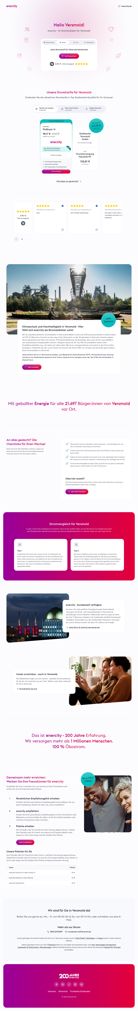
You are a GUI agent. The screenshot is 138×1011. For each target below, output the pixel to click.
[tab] (49, 42)
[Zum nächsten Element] (21, 239)
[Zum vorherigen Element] (16, 239)
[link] (125, 6)
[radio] (45, 109)
